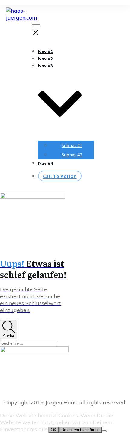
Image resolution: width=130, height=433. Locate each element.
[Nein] (104, 431)
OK (54, 430)
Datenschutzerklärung (80, 430)
